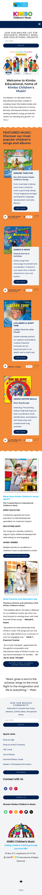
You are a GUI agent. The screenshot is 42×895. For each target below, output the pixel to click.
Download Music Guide (13, 759)
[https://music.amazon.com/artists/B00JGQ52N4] (16, 812)
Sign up (21, 45)
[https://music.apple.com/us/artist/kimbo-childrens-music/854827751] (11, 812)
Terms (21, 890)
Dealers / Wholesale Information (17, 764)
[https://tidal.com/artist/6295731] (31, 812)
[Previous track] (35, 215)
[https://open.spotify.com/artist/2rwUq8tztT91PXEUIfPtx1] (5, 812)
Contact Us (21, 797)
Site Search (21, 772)
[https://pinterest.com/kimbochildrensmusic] (16, 789)
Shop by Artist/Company (14, 744)
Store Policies (9, 754)
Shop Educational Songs (16, 556)
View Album (20, 208)
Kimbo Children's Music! (21, 89)
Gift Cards (7, 749)
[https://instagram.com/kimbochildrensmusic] (11, 789)
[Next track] (38, 215)
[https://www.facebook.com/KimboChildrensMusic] (5, 789)
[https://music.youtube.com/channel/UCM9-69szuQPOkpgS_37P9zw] (21, 812)
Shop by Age (8, 740)
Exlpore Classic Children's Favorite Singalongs (21, 664)
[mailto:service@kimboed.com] (21, 881)
